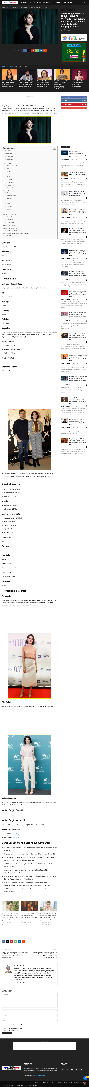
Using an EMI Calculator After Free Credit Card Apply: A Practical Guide (77, 193)
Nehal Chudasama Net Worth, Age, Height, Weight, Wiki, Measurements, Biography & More (61, 84)
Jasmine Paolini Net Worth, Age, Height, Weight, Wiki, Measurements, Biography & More (77, 253)
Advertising (68, 3)
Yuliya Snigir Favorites (10, 225)
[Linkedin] (41, 50)
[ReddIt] (45, 50)
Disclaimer (60, 1082)
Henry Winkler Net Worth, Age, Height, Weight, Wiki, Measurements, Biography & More (77, 401)
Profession (10, 156)
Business (46, 3)
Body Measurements (12, 195)
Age (8, 168)
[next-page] (86, 67)
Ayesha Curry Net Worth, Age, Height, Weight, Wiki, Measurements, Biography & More (9, 83)
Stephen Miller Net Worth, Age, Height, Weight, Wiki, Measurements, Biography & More (77, 274)
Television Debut (11, 222)
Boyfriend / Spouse (12, 188)
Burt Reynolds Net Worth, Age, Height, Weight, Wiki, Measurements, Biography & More (77, 232)
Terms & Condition (78, 1082)
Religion (9, 176)
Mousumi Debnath (65, 217)
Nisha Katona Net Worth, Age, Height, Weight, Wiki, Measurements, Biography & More (78, 379)
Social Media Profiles (12, 230)
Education (9, 179)
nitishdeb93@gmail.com (38, 1075)
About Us (37, 1082)
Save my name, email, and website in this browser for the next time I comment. (22, 1025)
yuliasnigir (15, 837)
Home (3, 7)
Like (85, 97)
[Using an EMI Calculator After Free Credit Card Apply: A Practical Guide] (64, 193)
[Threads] (24, 982)
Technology (24, 3)
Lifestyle (36, 3)
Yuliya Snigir (16, 834)
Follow (84, 100)
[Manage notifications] (85, 1083)
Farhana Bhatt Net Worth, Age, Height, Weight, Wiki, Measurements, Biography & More (78, 84)
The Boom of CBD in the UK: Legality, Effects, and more (77, 174)
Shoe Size (9, 206)
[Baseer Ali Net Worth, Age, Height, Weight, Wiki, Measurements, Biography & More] (27, 74)
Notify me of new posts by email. (11, 1030)
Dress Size (9, 209)
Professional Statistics (10, 215)
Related (9, 235)
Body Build (9, 198)
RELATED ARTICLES (7, 67)
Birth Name (10, 150)
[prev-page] (83, 67)
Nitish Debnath (67, 29)
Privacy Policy (68, 1082)
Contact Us (45, 1082)
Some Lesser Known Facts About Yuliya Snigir (16, 233)
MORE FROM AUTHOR (21, 67)
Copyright (52, 1082)
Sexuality (9, 212)
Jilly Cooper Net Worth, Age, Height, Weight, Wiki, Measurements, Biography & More (77, 315)
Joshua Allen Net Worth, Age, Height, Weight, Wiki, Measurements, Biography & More (78, 422)
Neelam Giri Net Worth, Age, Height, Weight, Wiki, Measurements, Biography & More (44, 83)
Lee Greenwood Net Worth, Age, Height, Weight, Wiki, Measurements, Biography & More (77, 212)
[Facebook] (25, 50)
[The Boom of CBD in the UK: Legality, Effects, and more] (64, 174)
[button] (85, 3)
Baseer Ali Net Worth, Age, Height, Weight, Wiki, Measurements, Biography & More (26, 83)
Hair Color (9, 203)
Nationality (10, 159)
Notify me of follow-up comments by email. (13, 1028)
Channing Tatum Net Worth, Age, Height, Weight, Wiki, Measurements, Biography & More (77, 337)
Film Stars (56, 3)
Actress (8, 7)
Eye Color (9, 201)
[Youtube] (81, 1069)
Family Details (10, 182)
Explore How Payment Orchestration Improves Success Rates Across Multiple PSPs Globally (78, 154)
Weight (9, 192)
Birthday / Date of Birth (13, 166)
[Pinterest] (33, 50)
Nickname (9, 153)
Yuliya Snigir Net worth (10, 228)
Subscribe (83, 108)
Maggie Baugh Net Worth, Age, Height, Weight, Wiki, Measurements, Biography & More (77, 442)
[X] (29, 50)
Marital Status (10, 185)
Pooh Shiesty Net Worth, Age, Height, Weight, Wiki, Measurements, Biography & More (78, 294)
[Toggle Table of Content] (54, 148)
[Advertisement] (29, 100)
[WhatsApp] (37, 50)
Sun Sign (9, 171)
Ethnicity (9, 174)
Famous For (10, 217)
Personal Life (7, 164)
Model (73, 10)
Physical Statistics (9, 191)
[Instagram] (67, 1069)
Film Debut (10, 219)
